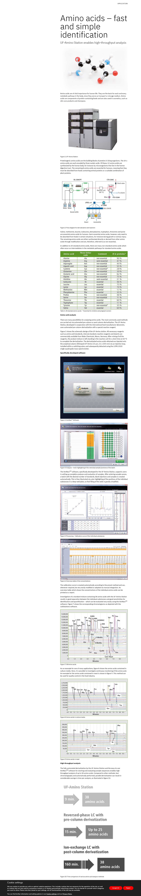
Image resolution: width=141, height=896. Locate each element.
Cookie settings (51, 894)
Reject (128, 888)
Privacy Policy (67, 894)
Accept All (115, 888)
